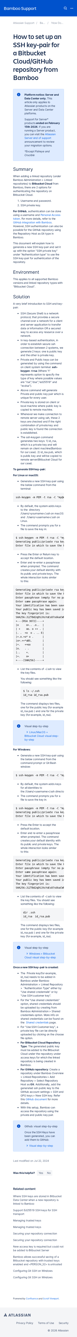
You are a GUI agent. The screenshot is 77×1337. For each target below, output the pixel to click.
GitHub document (36, 1099)
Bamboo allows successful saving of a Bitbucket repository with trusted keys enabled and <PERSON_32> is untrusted (37, 1260)
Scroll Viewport (51, 1298)
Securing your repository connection (35, 1233)
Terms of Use (46, 1323)
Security (64, 1323)
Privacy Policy (24, 1323)
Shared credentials (37, 1022)
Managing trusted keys (27, 1220)
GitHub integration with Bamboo (32, 222)
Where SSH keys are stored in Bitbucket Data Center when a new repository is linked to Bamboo (37, 1200)
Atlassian (17, 1314)
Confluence (32, 1298)
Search (65, 8)
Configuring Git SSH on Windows (33, 1270)
